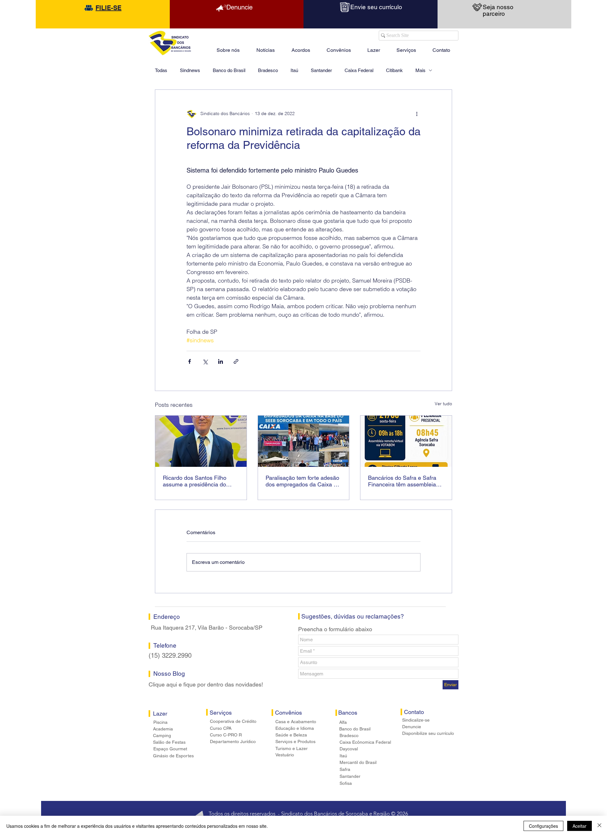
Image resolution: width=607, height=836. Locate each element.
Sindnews (190, 70)
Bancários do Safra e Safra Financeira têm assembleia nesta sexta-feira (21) (402, 481)
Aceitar (579, 826)
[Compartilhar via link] (236, 361)
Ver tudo (443, 403)
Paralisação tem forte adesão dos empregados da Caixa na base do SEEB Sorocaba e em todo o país (303, 481)
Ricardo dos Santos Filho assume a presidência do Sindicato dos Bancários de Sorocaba (197, 481)
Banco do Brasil (229, 70)
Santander (321, 70)
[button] (373, 47)
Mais (420, 70)
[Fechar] (599, 826)
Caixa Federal (359, 70)
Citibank (394, 70)
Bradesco (268, 70)
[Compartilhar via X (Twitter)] (205, 361)
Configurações (543, 826)
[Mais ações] (416, 114)
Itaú (294, 70)
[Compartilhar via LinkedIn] (221, 361)
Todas (161, 70)
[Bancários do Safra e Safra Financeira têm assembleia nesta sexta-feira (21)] (406, 441)
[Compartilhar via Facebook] (190, 361)
